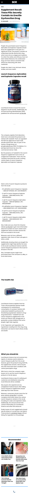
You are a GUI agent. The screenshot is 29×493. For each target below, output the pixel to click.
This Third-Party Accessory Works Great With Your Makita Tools (21, 481)
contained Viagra (16, 413)
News (2, 6)
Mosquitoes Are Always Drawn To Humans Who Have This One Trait (21, 458)
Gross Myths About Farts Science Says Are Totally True (6, 457)
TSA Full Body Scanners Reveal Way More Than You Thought (7, 481)
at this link (23, 114)
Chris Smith (5, 21)
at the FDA (13, 395)
